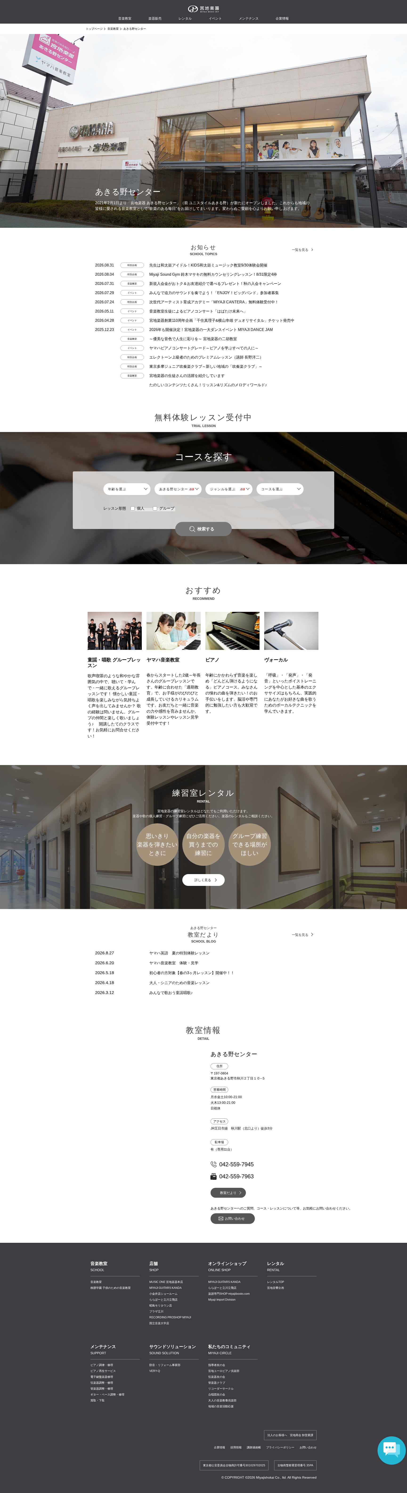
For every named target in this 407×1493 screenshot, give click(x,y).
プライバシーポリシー (280, 1447)
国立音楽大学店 (159, 1323)
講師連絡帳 (254, 1447)
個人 (140, 508)
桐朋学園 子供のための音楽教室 (110, 1288)
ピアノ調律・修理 (101, 1365)
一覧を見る (300, 250)
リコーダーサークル (221, 1388)
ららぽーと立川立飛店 (163, 1299)
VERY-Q (154, 1371)
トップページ (94, 28)
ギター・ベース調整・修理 (107, 1394)
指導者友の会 (216, 1365)
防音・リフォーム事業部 (164, 1365)
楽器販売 (155, 18)
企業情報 (219, 1447)
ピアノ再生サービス (103, 1371)
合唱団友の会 (216, 1394)
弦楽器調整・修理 (101, 1382)
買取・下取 (97, 1400)
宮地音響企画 (275, 1288)
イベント (215, 18)
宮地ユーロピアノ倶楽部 (223, 1371)
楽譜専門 (229, 1293)
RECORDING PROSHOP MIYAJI (170, 1317)
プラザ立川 (156, 1311)
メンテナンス (249, 18)
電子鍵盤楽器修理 (101, 1377)
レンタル (185, 18)
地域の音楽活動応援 (221, 1406)
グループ (166, 508)
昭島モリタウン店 (160, 1305)
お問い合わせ (235, 1218)
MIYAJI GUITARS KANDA (165, 1288)
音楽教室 (113, 28)
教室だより (228, 1193)
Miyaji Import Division (222, 1299)
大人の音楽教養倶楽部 (222, 1400)
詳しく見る (203, 880)
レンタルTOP (275, 1282)
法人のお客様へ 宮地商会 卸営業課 (290, 1435)
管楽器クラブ (216, 1382)
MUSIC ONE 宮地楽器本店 (166, 1282)
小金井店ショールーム (163, 1293)
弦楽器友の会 (216, 1377)
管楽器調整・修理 (101, 1388)
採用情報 (236, 1447)
